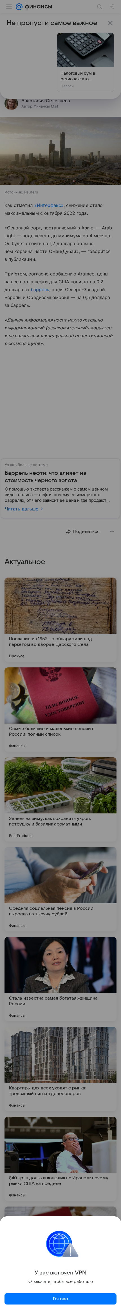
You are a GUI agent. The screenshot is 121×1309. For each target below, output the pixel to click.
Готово (60, 1298)
